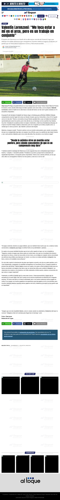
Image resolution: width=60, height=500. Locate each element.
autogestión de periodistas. (27, 332)
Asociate (41, 16)
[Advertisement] (30, 170)
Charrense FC (15, 345)
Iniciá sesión (53, 16)
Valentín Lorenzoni (25, 345)
